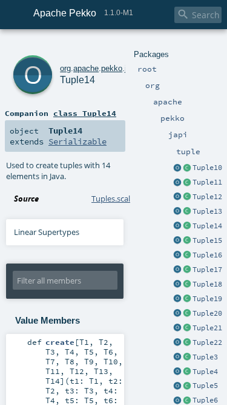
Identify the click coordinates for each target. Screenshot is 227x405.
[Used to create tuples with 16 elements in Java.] (177, 255)
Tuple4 (205, 371)
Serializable (77, 141)
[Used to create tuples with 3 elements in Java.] (177, 357)
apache (86, 68)
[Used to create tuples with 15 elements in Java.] (177, 241)
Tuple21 (207, 328)
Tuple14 (207, 226)
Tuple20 (207, 313)
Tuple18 (207, 284)
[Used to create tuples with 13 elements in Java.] (177, 212)
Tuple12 (207, 196)
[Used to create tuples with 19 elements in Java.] (177, 299)
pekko (111, 68)
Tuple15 (207, 240)
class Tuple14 (84, 113)
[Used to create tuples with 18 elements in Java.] (177, 285)
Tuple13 (207, 211)
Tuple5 (205, 385)
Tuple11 (207, 182)
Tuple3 (205, 357)
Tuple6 (205, 400)
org (65, 68)
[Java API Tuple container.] (187, 168)
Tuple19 (207, 298)
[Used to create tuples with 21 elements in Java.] (177, 328)
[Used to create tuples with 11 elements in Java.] (177, 183)
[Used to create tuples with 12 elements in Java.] (177, 197)
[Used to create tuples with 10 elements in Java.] (177, 168)
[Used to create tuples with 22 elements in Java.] (177, 343)
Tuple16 (207, 255)
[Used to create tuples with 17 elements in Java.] (177, 270)
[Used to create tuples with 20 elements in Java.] (177, 314)
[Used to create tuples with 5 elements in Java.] (177, 386)
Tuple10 (207, 167)
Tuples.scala (112, 198)
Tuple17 (207, 269)
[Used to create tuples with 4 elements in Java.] (177, 372)
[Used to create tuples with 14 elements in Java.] (177, 226)
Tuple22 (207, 342)
